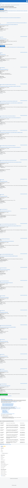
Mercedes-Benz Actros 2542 (2, 437)
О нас (1, 449)
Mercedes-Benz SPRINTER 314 (4, 69)
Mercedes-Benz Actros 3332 (3, 196)
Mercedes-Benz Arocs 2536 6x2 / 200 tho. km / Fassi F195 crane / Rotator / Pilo (10, 117)
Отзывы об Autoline (3, 466)
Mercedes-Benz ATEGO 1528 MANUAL (5, 269)
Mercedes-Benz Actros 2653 (3, 181)
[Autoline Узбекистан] (4, 1)
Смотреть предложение (4, 394)
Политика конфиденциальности (4, 464)
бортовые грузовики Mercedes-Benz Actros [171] (8, 403)
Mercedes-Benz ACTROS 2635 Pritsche (5, 385)
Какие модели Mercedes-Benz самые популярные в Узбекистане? (8, 401)
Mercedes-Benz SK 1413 (3, 38)
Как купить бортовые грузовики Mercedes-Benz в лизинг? (7, 413)
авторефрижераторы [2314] (5, 412)
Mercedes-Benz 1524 (2, 54)
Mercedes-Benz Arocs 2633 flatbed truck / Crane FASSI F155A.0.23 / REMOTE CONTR (11, 132)
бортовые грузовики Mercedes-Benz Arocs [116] (7, 404)
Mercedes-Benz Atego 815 (2, 435)
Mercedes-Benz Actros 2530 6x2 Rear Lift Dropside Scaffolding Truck (9, 24)
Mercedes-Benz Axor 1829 (2, 430)
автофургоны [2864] (4, 411)
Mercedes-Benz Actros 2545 (2, 425)
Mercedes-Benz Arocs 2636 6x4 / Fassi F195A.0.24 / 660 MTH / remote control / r (10, 86)
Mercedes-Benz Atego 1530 (2, 439)
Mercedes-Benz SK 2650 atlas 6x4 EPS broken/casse (7, 241)
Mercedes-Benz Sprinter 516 (2, 423)
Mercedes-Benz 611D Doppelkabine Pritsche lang (6, 282)
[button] (27, 1)
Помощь (2, 450)
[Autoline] (0, 4)
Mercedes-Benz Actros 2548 (2, 442)
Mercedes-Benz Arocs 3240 (2, 432)
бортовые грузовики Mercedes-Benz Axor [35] (7, 405)
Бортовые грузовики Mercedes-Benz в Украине (5, 444)
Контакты (2, 451)
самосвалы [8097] (4, 410)
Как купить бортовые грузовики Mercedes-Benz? (6, 399)
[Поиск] (27, 3)
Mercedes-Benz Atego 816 (2, 427)
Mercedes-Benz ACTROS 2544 (4, 312)
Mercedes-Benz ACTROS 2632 (4, 341)
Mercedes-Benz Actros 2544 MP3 (4, 297)
